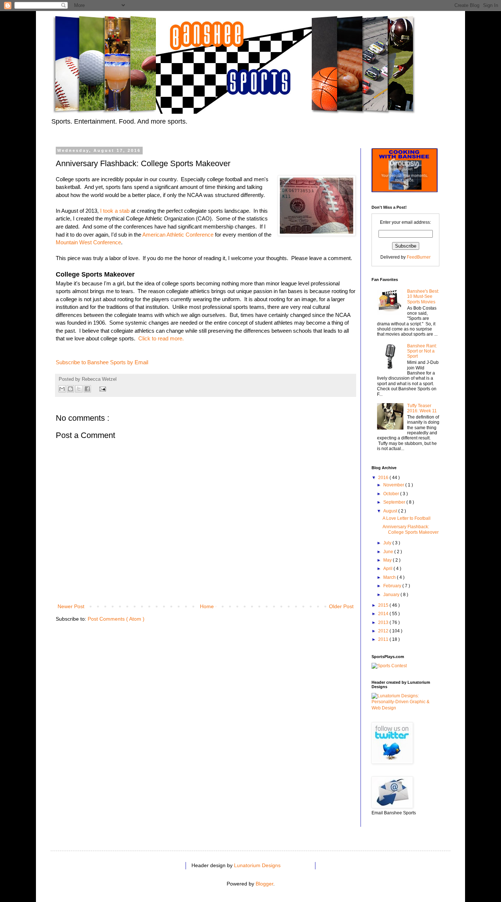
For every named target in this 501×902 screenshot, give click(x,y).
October (391, 493)
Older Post (341, 606)
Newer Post (71, 606)
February (392, 585)
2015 (384, 605)
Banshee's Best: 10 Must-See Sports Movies (423, 296)
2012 (384, 630)
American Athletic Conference (177, 234)
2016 (384, 477)
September (394, 502)
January (392, 594)
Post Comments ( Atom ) (116, 619)
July (387, 542)
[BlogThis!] (70, 388)
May (388, 560)
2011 (384, 639)
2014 (384, 613)
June (388, 551)
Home (207, 606)
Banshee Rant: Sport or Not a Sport (422, 351)
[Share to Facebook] (87, 388)
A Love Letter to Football (407, 518)
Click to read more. (161, 338)
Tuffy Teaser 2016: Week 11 (422, 408)
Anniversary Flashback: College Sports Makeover (411, 529)
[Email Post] (101, 388)
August (390, 511)
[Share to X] (79, 388)
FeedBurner (419, 257)
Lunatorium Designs (257, 865)
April (388, 568)
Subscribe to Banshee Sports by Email (102, 362)
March (390, 577)
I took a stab (114, 211)
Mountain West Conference (88, 242)
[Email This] (62, 388)
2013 (384, 622)
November (394, 484)
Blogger (264, 884)
